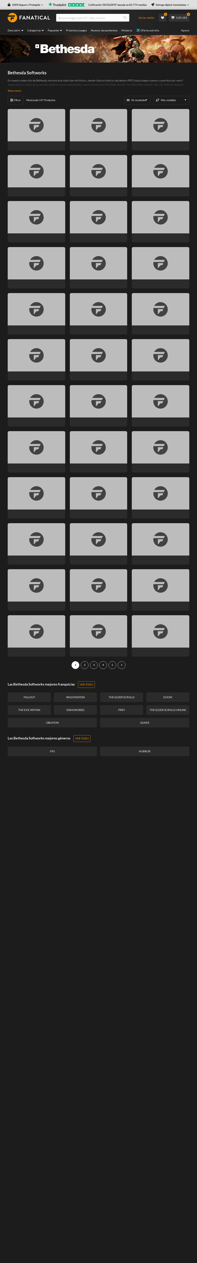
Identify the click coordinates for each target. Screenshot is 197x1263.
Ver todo (86, 684)
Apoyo (185, 30)
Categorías (34, 30)
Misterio (126, 30)
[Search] (125, 18)
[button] (25, 5)
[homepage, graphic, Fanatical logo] (29, 18)
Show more (14, 90)
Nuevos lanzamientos (104, 30)
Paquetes (53, 30)
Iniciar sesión (146, 17)
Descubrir (14, 30)
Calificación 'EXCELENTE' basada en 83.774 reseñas (117, 4)
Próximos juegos (76, 30)
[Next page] (121, 665)
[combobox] (99, 18)
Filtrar (17, 100)
